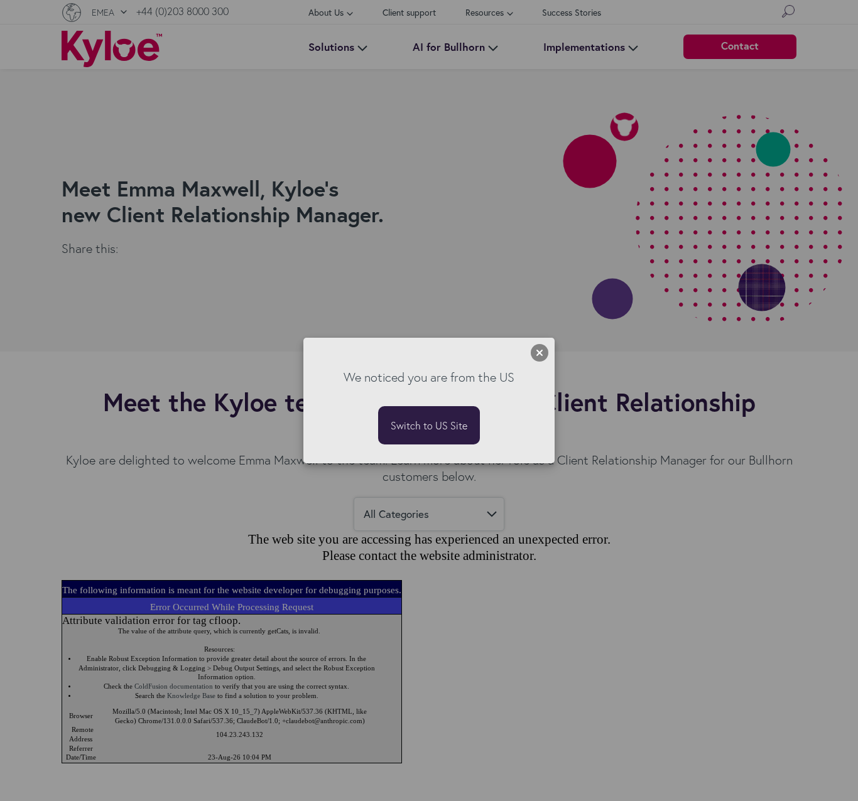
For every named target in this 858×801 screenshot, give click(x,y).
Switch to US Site (429, 425)
